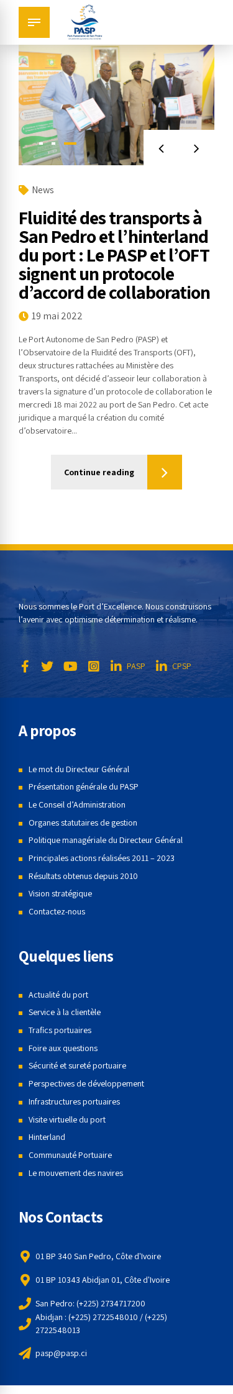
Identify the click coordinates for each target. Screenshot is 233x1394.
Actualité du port (58, 994)
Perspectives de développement (86, 1083)
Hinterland (47, 1136)
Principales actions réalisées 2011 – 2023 (102, 857)
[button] (161, 147)
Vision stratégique (60, 893)
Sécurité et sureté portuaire (77, 1065)
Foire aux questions (63, 1048)
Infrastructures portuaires (74, 1101)
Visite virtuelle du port (67, 1119)
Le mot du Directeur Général (79, 769)
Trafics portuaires (60, 1030)
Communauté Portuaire (70, 1154)
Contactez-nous (57, 911)
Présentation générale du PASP (84, 786)
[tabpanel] (116, 100)
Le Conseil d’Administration (77, 804)
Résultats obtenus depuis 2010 (83, 876)
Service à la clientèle (65, 1012)
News (43, 189)
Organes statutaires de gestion (83, 822)
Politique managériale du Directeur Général (106, 839)
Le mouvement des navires (76, 1172)
